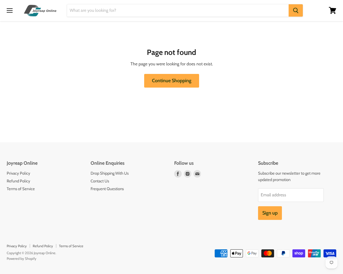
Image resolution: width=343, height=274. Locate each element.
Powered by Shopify (21, 258)
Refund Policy (18, 181)
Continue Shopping (171, 81)
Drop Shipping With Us (110, 173)
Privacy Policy (18, 173)
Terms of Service (21, 188)
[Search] (296, 10)
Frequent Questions (107, 188)
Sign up (270, 213)
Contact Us (100, 181)
